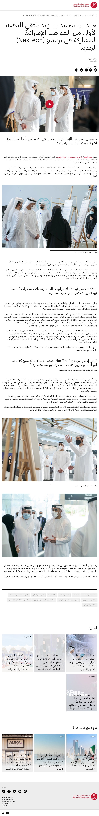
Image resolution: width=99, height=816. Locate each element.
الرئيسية (94, 15)
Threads (25, 791)
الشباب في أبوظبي (38, 595)
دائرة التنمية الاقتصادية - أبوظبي (44, 600)
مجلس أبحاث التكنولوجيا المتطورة (19, 600)
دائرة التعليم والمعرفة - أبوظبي (68, 600)
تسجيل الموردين (7, 803)
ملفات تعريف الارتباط (8, 801)
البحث (3, 813)
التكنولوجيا (87, 15)
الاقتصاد (76, 595)
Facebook (86, 70)
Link (95, 70)
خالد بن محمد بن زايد (88, 600)
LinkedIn (81, 70)
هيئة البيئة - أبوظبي (89, 605)
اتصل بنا (4, 805)
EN (7, 813)
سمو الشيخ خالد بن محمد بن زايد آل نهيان (74, 157)
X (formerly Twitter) (90, 70)
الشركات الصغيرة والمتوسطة (19, 595)
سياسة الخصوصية (7, 799)
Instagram (19, 791)
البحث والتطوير (64, 595)
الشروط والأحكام (7, 797)
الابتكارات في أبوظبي (89, 595)
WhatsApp (76, 70)
